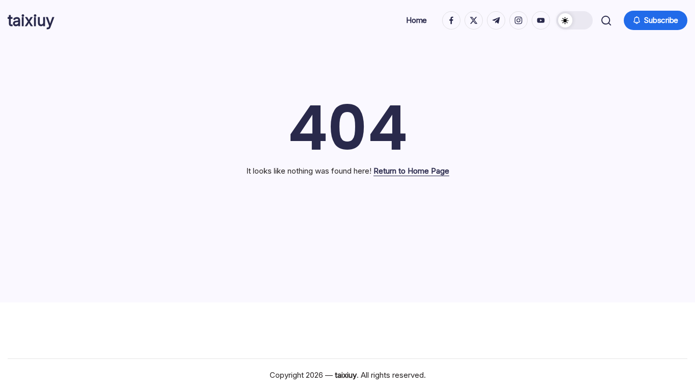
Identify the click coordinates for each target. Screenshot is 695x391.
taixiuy (31, 20)
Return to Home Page (411, 171)
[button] (574, 20)
